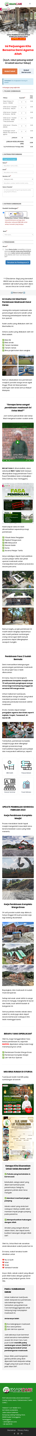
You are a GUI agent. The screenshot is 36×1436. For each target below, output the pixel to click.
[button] (10, 360)
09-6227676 (7, 1424)
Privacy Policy (23, 1430)
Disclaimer (11, 1430)
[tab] (9, 71)
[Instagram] (18, 1433)
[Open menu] (30, 3)
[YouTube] (21, 1433)
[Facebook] (14, 1433)
